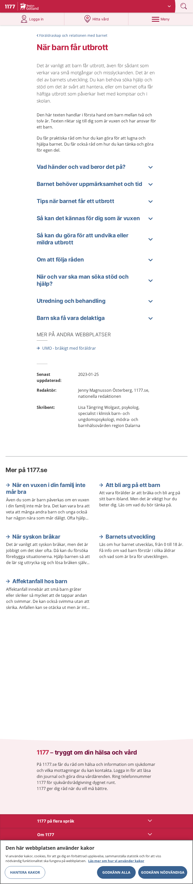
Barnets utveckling (130, 536)
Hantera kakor (25, 872)
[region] (96, 862)
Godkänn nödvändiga (162, 872)
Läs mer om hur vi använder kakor (116, 861)
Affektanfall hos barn (39, 581)
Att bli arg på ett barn (133, 485)
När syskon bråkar (36, 536)
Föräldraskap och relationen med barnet (73, 35)
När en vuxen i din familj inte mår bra (45, 488)
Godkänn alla (116, 872)
